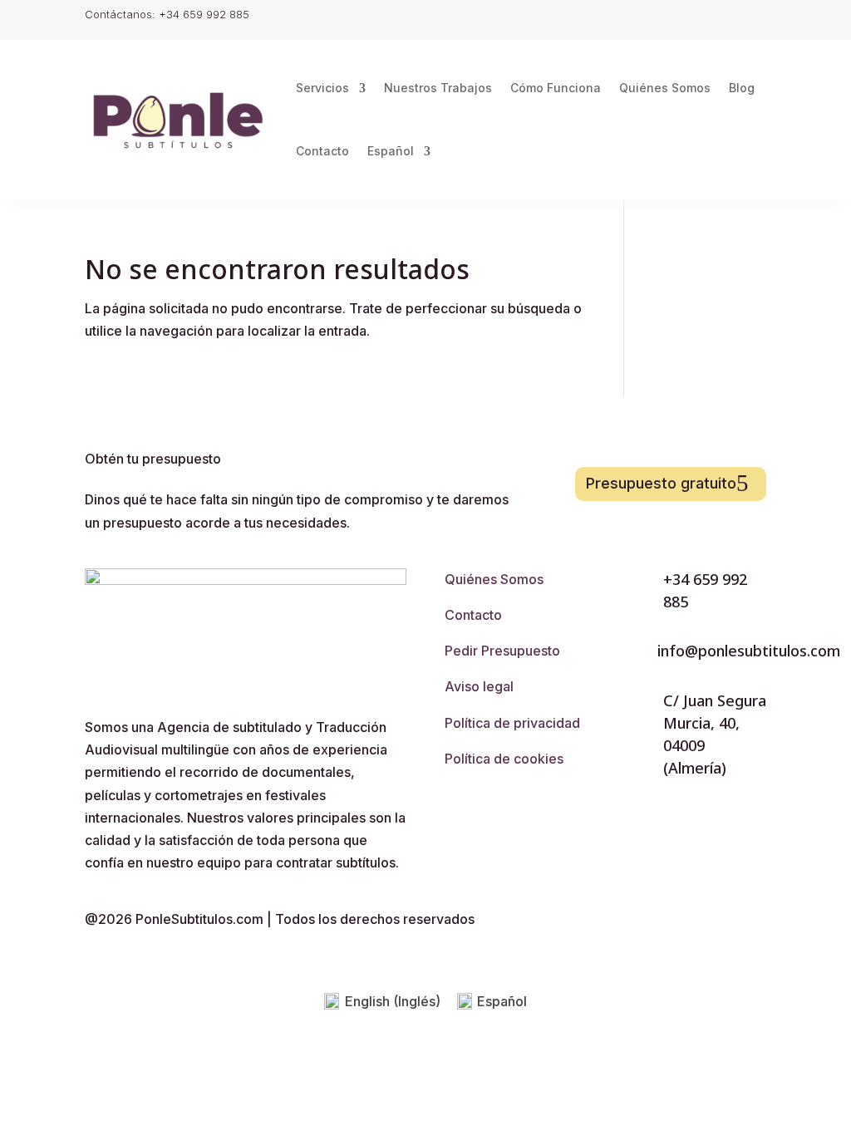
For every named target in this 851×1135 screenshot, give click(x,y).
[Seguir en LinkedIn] (753, 16)
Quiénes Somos (665, 88)
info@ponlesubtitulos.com (748, 651)
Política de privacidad (512, 723)
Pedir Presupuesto (502, 650)
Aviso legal (479, 686)
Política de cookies (504, 758)
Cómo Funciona (555, 88)
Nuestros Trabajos (438, 88)
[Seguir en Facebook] (719, 16)
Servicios (322, 88)
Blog (742, 88)
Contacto (322, 151)
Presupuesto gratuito (661, 483)
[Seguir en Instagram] (686, 16)
